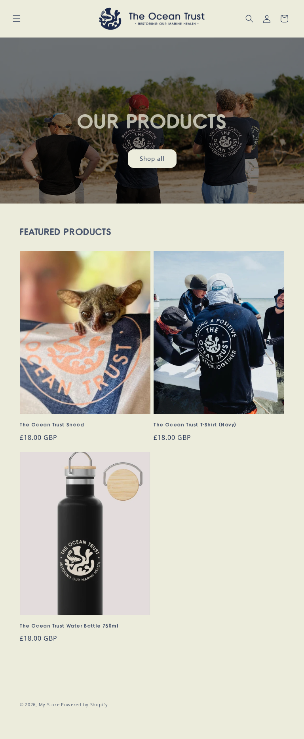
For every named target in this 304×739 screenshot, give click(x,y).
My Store (49, 704)
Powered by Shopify (84, 704)
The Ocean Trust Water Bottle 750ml (69, 626)
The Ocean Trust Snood (52, 425)
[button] (16, 18)
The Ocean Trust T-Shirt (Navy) (195, 425)
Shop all (152, 158)
